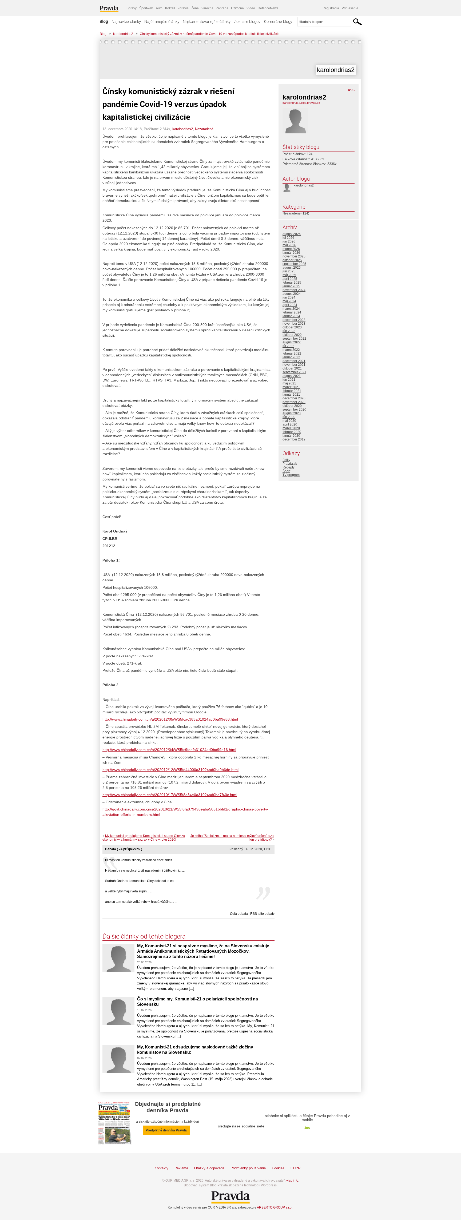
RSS (351, 90)
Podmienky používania (248, 1168)
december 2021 (294, 361)
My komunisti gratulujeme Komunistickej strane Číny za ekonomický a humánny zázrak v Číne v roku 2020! (143, 837)
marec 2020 (291, 428)
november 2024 (294, 290)
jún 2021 (289, 380)
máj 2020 (289, 421)
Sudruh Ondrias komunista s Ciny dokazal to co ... (141, 881)
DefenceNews (268, 8)
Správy (131, 8)
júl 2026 (288, 238)
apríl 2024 (290, 305)
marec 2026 (291, 249)
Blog (104, 21)
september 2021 (294, 372)
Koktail (170, 8)
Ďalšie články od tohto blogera (144, 936)
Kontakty (161, 1168)
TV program (291, 475)
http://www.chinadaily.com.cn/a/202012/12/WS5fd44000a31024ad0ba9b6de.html (170, 770)
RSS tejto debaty (262, 914)
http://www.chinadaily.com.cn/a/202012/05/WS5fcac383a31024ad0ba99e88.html (170, 719)
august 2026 (292, 234)
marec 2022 (291, 350)
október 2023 (292, 327)
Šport (286, 471)
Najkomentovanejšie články (206, 21)
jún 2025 (289, 271)
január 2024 (291, 316)
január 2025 (291, 286)
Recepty (289, 467)
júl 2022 (288, 346)
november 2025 (294, 256)
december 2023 (294, 320)
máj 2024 (289, 301)
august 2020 (292, 413)
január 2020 (291, 436)
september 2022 (294, 338)
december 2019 (294, 439)
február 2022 (292, 353)
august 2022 (292, 342)
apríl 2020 (290, 424)
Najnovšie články (126, 21)
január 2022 (291, 357)
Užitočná (237, 8)
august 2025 (292, 267)
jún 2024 (289, 297)
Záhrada (222, 8)
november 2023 (294, 323)
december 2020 (294, 398)
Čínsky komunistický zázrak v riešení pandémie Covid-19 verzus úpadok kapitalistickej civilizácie (210, 34)
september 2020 (294, 409)
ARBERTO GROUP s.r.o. (274, 1207)
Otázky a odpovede (209, 1168)
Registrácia (331, 8)
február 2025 (292, 282)
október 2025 (292, 260)
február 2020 (292, 432)
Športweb (146, 8)
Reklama (181, 1168)
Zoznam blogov (247, 21)
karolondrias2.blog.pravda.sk (301, 102)
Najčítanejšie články (161, 21)
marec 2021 (291, 387)
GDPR (295, 1168)
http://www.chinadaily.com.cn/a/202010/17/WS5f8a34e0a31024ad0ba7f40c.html (169, 795)
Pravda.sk (290, 464)
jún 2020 (289, 417)
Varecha (207, 8)
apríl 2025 (290, 279)
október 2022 (292, 335)
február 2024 (292, 312)
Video (251, 8)
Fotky (286, 460)
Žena (195, 8)
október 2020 (292, 406)
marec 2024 (291, 309)
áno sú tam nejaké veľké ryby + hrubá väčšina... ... (141, 902)
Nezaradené (204, 129)
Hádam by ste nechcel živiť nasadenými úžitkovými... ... (145, 870)
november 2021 (294, 365)
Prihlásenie (350, 8)
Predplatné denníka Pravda (166, 1130)
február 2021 (292, 391)
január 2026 (291, 253)
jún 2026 (289, 241)
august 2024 (292, 294)
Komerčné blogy (278, 21)
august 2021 (292, 376)
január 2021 (291, 394)
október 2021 (292, 368)
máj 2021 (289, 383)
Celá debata (239, 914)
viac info (292, 1180)
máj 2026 (289, 245)
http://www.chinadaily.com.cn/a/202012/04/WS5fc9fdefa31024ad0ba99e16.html (169, 750)
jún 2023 (289, 331)
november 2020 (294, 402)
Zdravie (183, 8)
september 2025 (294, 264)
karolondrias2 (123, 34)
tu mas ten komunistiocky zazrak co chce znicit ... (140, 860)
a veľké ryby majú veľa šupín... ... (128, 891)
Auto (159, 8)
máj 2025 (289, 275)
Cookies (278, 1168)
